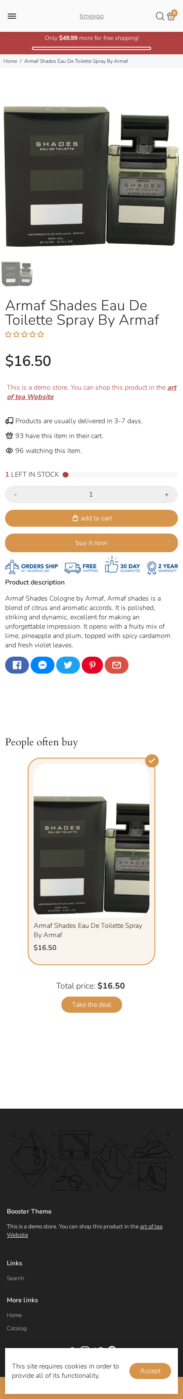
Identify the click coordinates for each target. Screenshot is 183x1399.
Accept (150, 1371)
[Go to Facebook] (17, 665)
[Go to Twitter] (68, 665)
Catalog (17, 1328)
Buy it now (91, 543)
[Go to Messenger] (42, 665)
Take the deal (92, 1004)
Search (15, 1278)
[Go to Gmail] (117, 665)
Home (10, 61)
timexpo (92, 16)
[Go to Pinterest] (92, 665)
